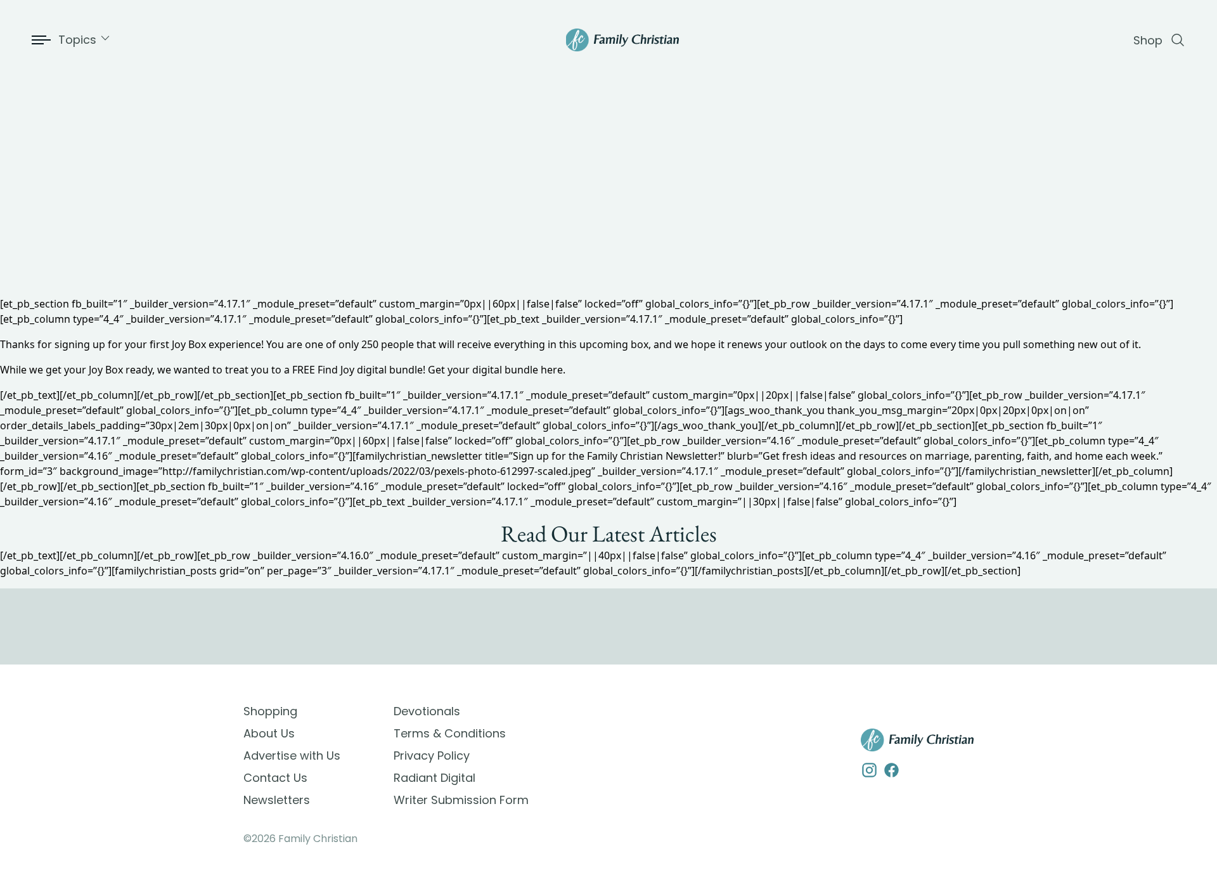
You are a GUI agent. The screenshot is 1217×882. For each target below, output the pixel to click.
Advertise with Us (291, 755)
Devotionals (427, 711)
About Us (269, 733)
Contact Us (275, 778)
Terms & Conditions (450, 733)
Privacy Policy (432, 755)
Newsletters (276, 800)
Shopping (270, 711)
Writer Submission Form (461, 800)
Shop (1147, 40)
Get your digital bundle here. (496, 370)
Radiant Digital (434, 778)
